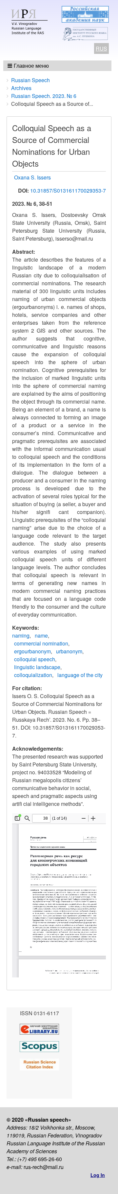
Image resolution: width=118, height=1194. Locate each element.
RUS (101, 48)
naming (21, 635)
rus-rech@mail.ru (44, 1167)
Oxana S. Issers (32, 177)
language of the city (80, 675)
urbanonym (69, 651)
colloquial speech (34, 659)
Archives (21, 88)
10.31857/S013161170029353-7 (68, 190)
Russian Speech (30, 80)
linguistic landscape (37, 667)
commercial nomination (41, 643)
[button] (28, 65)
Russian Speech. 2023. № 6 (43, 96)
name (41, 635)
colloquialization (33, 675)
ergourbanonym (32, 651)
